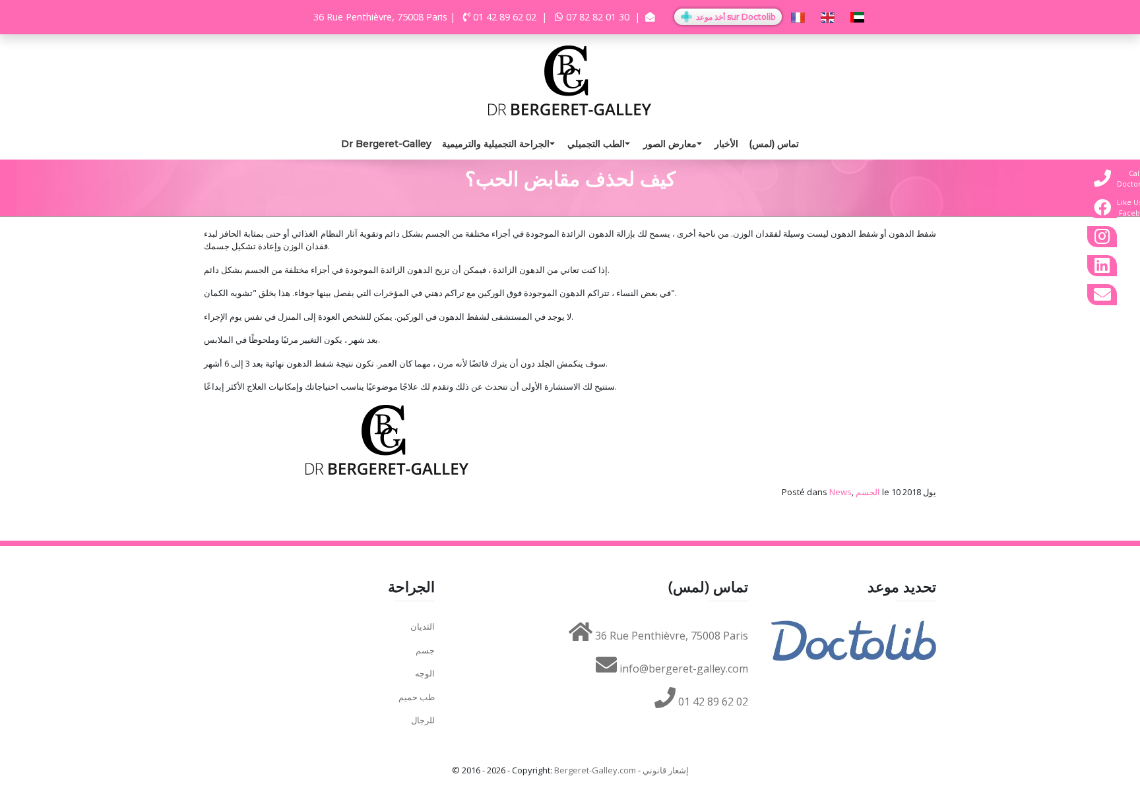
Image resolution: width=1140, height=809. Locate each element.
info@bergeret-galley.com (682, 668)
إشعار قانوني (666, 770)
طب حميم (416, 697)
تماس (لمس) (774, 144)
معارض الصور (670, 144)
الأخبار (726, 144)
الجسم (868, 492)
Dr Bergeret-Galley (386, 144)
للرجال (423, 720)
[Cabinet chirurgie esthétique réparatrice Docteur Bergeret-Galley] (570, 79)
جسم (425, 650)
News (840, 492)
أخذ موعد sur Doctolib (734, 17)
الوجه (425, 673)
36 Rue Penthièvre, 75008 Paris (670, 635)
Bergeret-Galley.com (595, 770)
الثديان (422, 626)
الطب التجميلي (596, 144)
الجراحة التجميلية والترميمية (496, 144)
